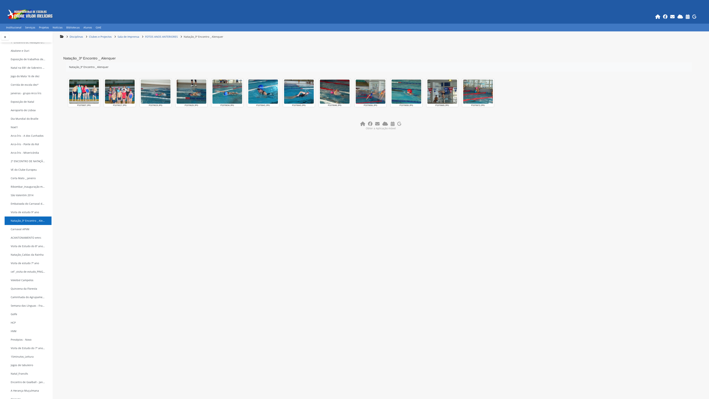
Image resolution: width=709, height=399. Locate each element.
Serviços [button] (30, 27)
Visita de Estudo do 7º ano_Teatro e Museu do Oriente (28, 348)
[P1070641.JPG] (263, 91)
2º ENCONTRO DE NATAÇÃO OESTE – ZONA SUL (28, 161)
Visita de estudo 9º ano (25, 212)
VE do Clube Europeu (24, 169)
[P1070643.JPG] (299, 91)
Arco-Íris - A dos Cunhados (27, 135)
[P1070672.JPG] (478, 91)
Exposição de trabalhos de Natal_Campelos (28, 59)
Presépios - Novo (21, 339)
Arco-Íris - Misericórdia (25, 152)
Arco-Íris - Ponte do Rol (25, 144)
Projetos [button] (44, 27)
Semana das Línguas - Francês (28, 305)
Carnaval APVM (20, 229)
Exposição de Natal (22, 101)
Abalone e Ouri (20, 50)
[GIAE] (694, 16)
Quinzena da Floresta (24, 288)
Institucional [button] (13, 27)
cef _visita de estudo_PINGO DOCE (28, 271)
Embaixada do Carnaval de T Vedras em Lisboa (28, 203)
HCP (13, 322)
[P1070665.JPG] (442, 91)
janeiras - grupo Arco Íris (26, 93)
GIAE (98, 27)
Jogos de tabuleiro (22, 365)
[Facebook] (665, 16)
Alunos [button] (87, 27)
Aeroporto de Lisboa (23, 110)
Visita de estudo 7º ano (25, 263)
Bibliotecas (73, 27)
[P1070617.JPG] (120, 91)
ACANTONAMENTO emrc (26, 237)
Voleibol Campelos (22, 280)
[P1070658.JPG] (406, 91)
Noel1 (14, 127)
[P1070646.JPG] (335, 91)
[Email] (672, 16)
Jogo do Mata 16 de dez (25, 76)
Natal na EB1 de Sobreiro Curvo (28, 67)
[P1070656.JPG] (371, 91)
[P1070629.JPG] (191, 91)
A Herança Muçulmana (25, 390)
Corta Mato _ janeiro (23, 178)
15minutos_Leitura (22, 356)
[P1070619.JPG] (156, 91)
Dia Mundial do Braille (24, 118)
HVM (13, 331)
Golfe (14, 314)
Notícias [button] (58, 27)
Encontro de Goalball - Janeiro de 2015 (28, 382)
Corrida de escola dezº (24, 84)
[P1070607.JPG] (84, 91)
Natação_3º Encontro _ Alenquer (28, 220)
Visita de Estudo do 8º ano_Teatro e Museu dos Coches (28, 246)
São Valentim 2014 (22, 195)
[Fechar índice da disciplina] (5, 37)
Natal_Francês (19, 373)
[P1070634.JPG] (227, 91)
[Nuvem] (680, 16)
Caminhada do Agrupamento (28, 297)
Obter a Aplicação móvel (381, 128)
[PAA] (687, 16)
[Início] (658, 16)
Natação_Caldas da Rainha (27, 254)
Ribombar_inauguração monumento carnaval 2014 (28, 186)
